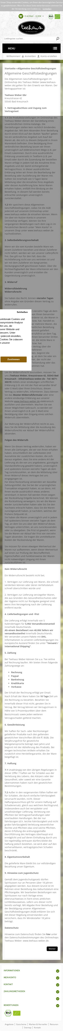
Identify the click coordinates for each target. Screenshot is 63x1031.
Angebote (9, 1024)
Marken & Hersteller (38, 1024)
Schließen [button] (22, 312)
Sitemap (27, 1027)
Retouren (54, 1024)
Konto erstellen (49, 56)
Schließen (47, 8)
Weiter (52, 948)
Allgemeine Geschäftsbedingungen (37, 68)
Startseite (10, 68)
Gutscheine (21, 1024)
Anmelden (30, 56)
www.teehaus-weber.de (17, 214)
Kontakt (37, 1027)
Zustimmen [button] (13, 359)
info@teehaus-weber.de (31, 378)
